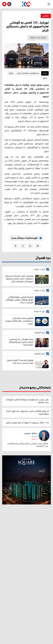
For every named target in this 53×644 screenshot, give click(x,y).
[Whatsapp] (30, 246)
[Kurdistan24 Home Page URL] (26, 4)
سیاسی (46, 16)
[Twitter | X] (23, 246)
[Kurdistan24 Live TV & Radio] (4, 4)
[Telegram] (37, 246)
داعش (45, 78)
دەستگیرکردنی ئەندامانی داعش (28, 73)
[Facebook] (15, 246)
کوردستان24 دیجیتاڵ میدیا (24, 238)
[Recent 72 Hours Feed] (9, 4)
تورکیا (45, 73)
